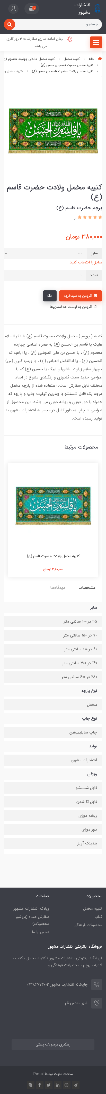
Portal (38, 1074)
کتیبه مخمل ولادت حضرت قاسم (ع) (53, 556)
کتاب (98, 917)
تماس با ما (40, 932)
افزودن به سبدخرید (78, 296)
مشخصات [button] (86, 587)
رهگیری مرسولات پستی (53, 1045)
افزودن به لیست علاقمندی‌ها (71, 307)
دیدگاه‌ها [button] (57, 587)
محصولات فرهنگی (88, 925)
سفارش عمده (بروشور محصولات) (32, 920)
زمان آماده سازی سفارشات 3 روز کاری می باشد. (35, 42)
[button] (31, 8)
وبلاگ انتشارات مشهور (31, 909)
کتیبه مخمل (92, 909)
